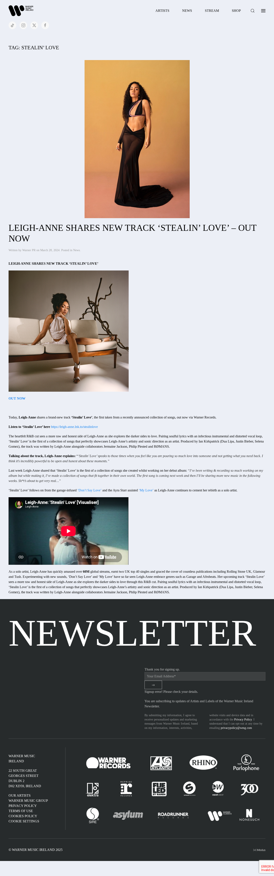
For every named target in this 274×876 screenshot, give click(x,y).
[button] (252, 10)
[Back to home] (22, 10)
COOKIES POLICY (23, 816)
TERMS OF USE (21, 811)
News (187, 10)
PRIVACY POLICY (23, 806)
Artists (162, 10)
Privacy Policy (243, 719)
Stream (212, 10)
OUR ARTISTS (20, 795)
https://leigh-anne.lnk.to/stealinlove (74, 427)
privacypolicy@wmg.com (236, 727)
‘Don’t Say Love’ (89, 490)
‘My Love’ (146, 490)
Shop (236, 10)
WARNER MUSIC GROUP (28, 800)
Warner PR (29, 250)
